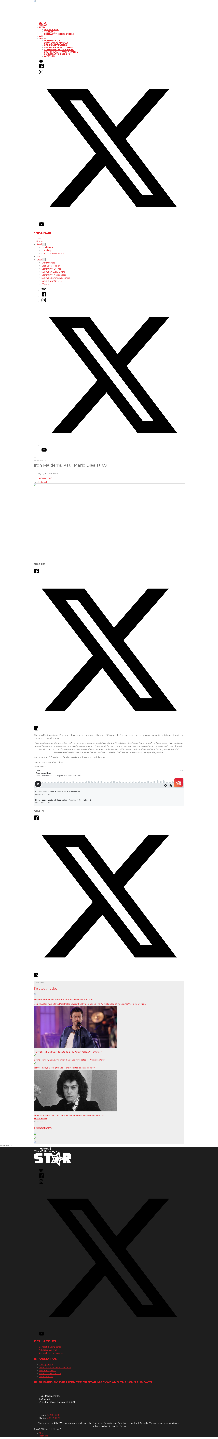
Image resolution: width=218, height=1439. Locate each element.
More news (40, 1119)
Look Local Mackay (56, 43)
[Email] (40, 730)
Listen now (41, 233)
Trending (49, 32)
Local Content (46, 1376)
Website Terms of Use (50, 1373)
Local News (51, 29)
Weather (49, 56)
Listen (43, 23)
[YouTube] (41, 226)
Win (41, 36)
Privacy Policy (46, 1364)
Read (42, 27)
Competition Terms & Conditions (55, 1367)
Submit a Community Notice (61, 52)
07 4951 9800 (53, 1415)
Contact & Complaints (50, 1347)
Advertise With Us (48, 1350)
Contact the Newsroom (59, 34)
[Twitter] (109, 724)
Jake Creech (42, 482)
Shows (43, 25)
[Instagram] (41, 74)
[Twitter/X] (111, 220)
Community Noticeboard (59, 49)
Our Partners (52, 41)
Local (42, 38)
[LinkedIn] (36, 730)
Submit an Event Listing (58, 47)
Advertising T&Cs (47, 1370)
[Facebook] (41, 68)
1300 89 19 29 (53, 1418)
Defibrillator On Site (57, 54)
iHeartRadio (44, 1436)
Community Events (55, 45)
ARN (41, 1433)
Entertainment (45, 478)
